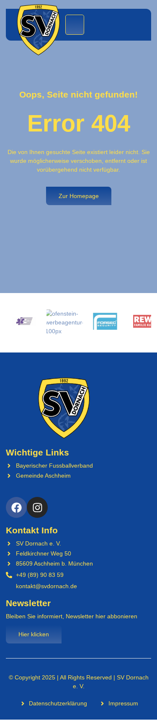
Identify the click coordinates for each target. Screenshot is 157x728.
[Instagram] (37, 507)
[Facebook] (16, 507)
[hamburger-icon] (74, 25)
